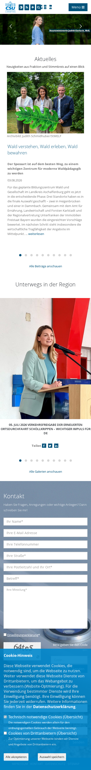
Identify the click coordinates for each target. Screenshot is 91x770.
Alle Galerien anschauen (45, 471)
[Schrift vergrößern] (32, 7)
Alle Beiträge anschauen (45, 266)
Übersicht (72, 716)
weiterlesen (36, 234)
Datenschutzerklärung (54, 706)
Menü (77, 7)
